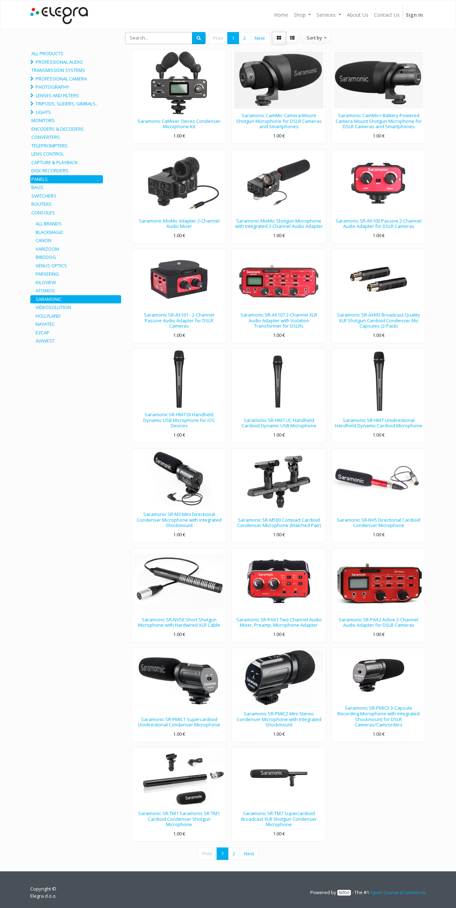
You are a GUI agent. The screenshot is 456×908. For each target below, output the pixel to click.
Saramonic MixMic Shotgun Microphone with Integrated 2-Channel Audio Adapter (279, 224)
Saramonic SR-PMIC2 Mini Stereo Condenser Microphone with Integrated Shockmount (279, 719)
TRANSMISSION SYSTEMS (58, 70)
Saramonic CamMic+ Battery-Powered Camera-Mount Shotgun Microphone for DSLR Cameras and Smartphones (379, 121)
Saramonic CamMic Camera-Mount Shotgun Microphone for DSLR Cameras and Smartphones (279, 121)
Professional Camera (61, 78)
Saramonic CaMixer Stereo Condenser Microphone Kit (179, 124)
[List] (292, 38)
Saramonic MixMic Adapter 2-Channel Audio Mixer (179, 224)
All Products (47, 53)
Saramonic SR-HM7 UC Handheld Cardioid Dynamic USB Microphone (279, 423)
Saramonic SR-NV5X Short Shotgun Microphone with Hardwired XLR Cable (179, 622)
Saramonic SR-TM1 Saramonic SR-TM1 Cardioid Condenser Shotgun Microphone (179, 819)
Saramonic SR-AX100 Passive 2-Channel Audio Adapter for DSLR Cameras (378, 224)
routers (41, 204)
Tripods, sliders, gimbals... (67, 103)
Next (260, 38)
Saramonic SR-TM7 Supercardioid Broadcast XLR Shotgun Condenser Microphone (279, 819)
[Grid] (279, 38)
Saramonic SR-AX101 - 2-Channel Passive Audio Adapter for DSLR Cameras (179, 320)
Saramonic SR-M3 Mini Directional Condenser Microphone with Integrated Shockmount (179, 519)
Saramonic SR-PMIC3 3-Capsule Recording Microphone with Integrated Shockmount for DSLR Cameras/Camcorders (378, 716)
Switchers (43, 196)
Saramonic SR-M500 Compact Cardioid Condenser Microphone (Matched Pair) (279, 523)
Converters (45, 137)
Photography (52, 87)
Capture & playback (54, 162)
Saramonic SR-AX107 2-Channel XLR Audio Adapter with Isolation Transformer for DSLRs (278, 320)
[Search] (199, 38)
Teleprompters (49, 145)
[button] (316, 38)
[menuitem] (281, 15)
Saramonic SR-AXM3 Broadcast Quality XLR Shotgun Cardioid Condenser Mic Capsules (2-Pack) (378, 320)
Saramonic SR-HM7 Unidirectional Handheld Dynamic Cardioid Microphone (378, 423)
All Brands (49, 223)
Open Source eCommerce (398, 892)
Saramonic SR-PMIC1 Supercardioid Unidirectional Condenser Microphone (179, 722)
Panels (39, 179)
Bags (37, 187)
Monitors (43, 120)
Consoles (43, 212)
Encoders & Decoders (57, 129)
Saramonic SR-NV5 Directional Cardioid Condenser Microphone (378, 523)
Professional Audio (59, 62)
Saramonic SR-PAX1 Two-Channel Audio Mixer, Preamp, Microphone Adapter (279, 622)
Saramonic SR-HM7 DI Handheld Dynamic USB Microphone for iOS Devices (179, 420)
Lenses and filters (57, 95)
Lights (43, 112)
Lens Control (47, 154)
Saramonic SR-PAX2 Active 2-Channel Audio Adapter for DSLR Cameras (378, 622)
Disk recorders (49, 170)
